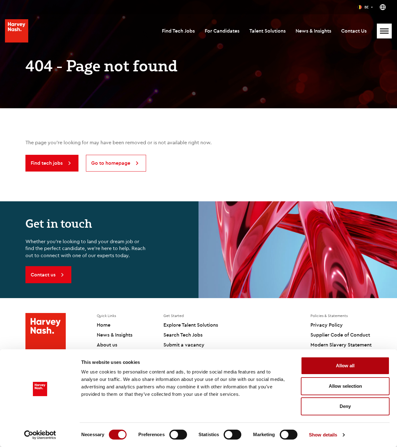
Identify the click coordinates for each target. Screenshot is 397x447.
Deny (345, 406)
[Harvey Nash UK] (16, 30)
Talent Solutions (267, 31)
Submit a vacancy (183, 345)
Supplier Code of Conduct (340, 335)
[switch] (178, 435)
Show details (323, 434)
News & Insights (313, 31)
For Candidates (222, 31)
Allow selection (345, 386)
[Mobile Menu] (384, 31)
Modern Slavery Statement (341, 345)
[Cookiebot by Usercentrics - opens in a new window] (40, 435)
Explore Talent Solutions (190, 325)
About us (107, 345)
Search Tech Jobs (183, 335)
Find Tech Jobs (178, 31)
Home (103, 325)
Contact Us (354, 31)
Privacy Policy (326, 325)
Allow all (345, 365)
